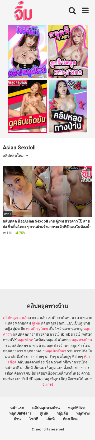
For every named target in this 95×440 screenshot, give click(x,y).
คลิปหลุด (10, 317)
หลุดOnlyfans (37, 329)
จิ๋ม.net (47, 384)
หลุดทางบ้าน (82, 340)
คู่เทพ (36, 323)
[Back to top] (85, 429)
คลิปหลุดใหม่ (13, 155)
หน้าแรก (17, 408)
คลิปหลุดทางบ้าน (46, 408)
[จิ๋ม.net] (24, 11)
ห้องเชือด (70, 419)
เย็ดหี (50, 419)
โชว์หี (33, 419)
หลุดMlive (25, 340)
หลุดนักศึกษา (55, 351)
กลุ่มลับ (23, 317)
